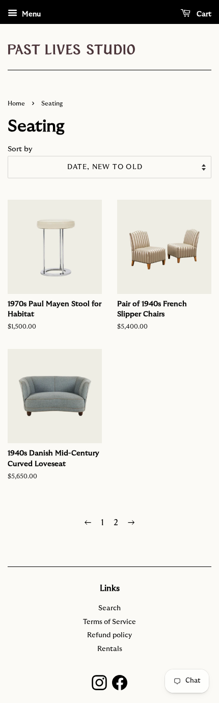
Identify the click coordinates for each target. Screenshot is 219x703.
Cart (203, 14)
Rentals (109, 649)
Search (109, 608)
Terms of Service (109, 622)
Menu (30, 14)
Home (16, 103)
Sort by (20, 149)
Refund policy (109, 635)
